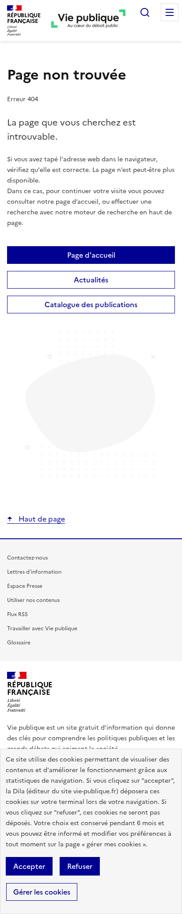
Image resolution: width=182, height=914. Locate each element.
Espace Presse (24, 586)
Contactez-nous (27, 558)
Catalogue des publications (91, 304)
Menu (169, 12)
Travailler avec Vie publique (42, 628)
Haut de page (41, 519)
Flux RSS (17, 614)
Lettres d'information (34, 572)
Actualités (91, 279)
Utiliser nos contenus (33, 600)
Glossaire (18, 643)
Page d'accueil (91, 255)
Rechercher (145, 12)
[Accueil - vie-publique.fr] (88, 20)
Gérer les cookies (41, 892)
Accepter (29, 866)
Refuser (79, 866)
